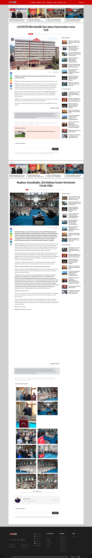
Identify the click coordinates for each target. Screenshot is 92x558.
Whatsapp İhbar (24, 545)
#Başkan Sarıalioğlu (32, 379)
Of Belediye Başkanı (20, 243)
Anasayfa (11, 6)
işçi (29, 81)
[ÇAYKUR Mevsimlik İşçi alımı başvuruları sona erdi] (34, 53)
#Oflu (45, 122)
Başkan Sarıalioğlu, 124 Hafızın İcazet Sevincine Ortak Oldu (73, 84)
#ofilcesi (54, 122)
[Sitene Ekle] (25, 539)
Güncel (55, 2)
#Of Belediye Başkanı (50, 379)
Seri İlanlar (62, 547)
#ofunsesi (31, 122)
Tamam (78, 556)
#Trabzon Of (23, 123)
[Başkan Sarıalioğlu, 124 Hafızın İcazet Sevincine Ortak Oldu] (34, 209)
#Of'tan (21, 122)
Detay (73, 556)
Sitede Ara (75, 536)
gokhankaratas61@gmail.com (29, 501)
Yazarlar (38, 538)
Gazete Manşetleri (64, 550)
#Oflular (49, 122)
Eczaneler (62, 541)
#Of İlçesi (17, 122)
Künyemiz (38, 543)
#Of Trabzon (17, 123)
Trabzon (34, 2)
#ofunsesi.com (18, 124)
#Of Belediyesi (41, 379)
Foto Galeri (38, 533)
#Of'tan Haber (24, 379)
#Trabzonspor (52, 123)
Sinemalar (62, 546)
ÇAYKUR (17, 81)
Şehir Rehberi (63, 549)
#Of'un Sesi (36, 122)
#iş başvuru (32, 124)
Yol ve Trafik (62, 538)
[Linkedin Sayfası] (18, 539)
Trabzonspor (49, 2)
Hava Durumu (63, 536)
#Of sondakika (39, 123)
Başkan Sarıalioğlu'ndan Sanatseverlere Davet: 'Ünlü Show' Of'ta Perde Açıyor (74, 100)
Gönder (55, 149)
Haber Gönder (24, 547)
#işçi (28, 124)
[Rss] (20, 539)
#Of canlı (26, 122)
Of (30, 2)
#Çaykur (24, 124)
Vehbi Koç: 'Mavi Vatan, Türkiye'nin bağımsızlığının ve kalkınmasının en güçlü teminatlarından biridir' (73, 124)
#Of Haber (34, 377)
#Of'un (41, 122)
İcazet (21, 245)
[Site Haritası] (23, 539)
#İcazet (28, 380)
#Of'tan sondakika (31, 123)
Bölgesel (39, 2)
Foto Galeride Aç (37, 491)
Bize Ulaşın (38, 545)
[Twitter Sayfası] (12, 539)
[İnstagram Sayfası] (14, 539)
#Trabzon (46, 123)
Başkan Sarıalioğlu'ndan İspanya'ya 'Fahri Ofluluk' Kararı (74, 42)
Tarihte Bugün (63, 544)
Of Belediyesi (22, 309)
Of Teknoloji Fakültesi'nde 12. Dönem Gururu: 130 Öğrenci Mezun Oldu (74, 136)
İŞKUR (46, 91)
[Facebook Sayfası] (9, 539)
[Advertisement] (88, 24)
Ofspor (43, 2)
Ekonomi (60, 2)
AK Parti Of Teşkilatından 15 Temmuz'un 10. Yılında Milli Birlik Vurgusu (74, 66)
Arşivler (38, 540)
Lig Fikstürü (62, 542)
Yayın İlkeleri (12, 545)
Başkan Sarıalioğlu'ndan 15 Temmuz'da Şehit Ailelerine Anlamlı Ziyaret (74, 54)
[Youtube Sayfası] (16, 539)
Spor (64, 2)
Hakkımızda (12, 544)
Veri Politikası (12, 547)
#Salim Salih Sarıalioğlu (20, 380)
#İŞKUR (37, 124)
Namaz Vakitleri (63, 539)
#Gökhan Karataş (45, 377)
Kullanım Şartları (25, 544)
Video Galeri (39, 536)
